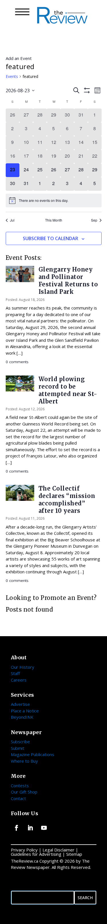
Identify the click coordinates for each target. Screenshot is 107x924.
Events (12, 76)
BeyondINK (22, 717)
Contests (20, 785)
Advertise (20, 704)
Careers (19, 680)
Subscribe (20, 741)
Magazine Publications (32, 754)
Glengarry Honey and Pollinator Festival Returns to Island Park (68, 280)
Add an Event (19, 58)
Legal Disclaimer (58, 850)
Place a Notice (25, 711)
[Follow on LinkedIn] (30, 827)
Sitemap (74, 854)
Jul (12, 220)
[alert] (54, 200)
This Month (53, 220)
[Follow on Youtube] (44, 827)
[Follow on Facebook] (16, 827)
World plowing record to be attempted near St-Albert (68, 390)
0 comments (17, 361)
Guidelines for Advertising (36, 854)
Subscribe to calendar (50, 238)
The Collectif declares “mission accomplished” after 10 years (67, 499)
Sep (94, 220)
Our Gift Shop (24, 792)
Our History (22, 667)
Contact (18, 798)
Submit (17, 748)
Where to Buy (24, 761)
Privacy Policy (24, 850)
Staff (15, 673)
